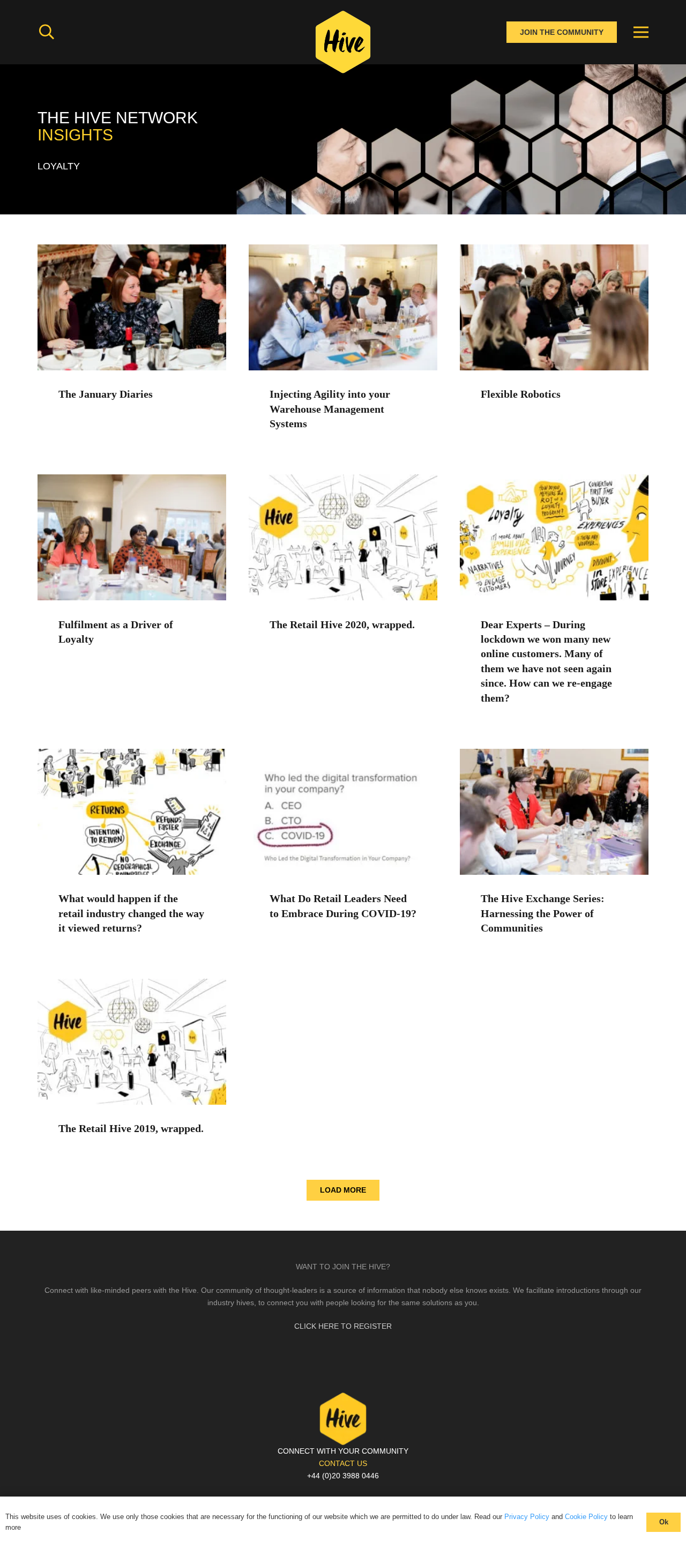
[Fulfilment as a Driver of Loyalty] (132, 480)
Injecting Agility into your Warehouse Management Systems (330, 409)
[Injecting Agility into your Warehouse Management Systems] (343, 250)
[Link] (343, 45)
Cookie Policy (586, 1517)
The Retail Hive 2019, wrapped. (131, 1128)
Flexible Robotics (521, 394)
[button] (46, 31)
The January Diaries (105, 394)
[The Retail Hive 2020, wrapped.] (343, 480)
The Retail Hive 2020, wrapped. (342, 624)
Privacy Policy (526, 1517)
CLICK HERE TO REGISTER (343, 1326)
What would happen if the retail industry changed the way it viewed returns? (131, 913)
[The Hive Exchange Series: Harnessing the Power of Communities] (554, 754)
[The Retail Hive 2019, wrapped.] (132, 984)
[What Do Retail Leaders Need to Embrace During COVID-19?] (343, 754)
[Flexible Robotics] (554, 250)
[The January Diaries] (132, 250)
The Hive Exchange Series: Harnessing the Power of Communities (543, 913)
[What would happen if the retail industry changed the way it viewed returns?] (132, 754)
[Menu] (641, 32)
